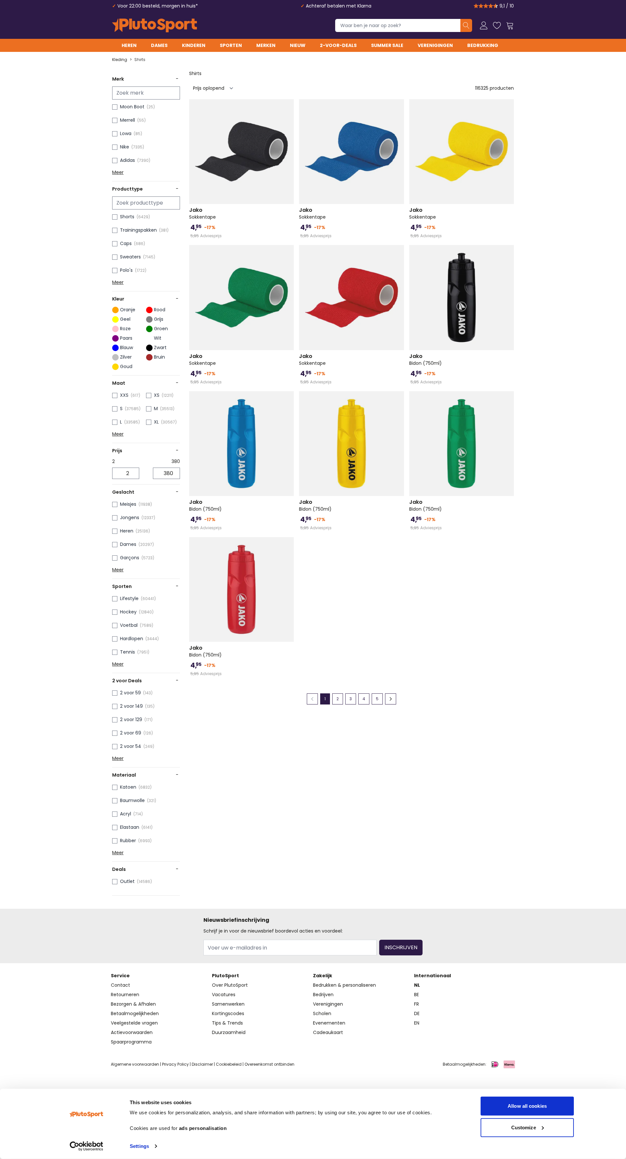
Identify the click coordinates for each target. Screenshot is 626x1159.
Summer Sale (387, 45)
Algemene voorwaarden (135, 1064)
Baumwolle (132, 800)
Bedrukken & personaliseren (344, 985)
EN (416, 1023)
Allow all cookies (527, 1106)
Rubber (128, 840)
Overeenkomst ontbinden (269, 1064)
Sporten (231, 45)
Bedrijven (323, 994)
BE (416, 994)
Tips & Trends (227, 1023)
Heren (129, 45)
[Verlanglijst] (497, 25)
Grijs (158, 319)
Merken (266, 45)
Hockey (128, 612)
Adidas (127, 160)
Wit (157, 338)
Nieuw (298, 45)
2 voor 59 (130, 692)
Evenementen (329, 1023)
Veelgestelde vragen (134, 1023)
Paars (126, 338)
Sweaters (130, 257)
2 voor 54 (130, 746)
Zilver (126, 357)
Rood (159, 309)
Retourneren (125, 994)
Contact (120, 985)
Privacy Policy (175, 1064)
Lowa (125, 133)
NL (417, 985)
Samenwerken (228, 1004)
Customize (523, 1127)
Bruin (159, 357)
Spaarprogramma (131, 1042)
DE (417, 1013)
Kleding (119, 59)
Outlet (127, 881)
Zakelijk (322, 975)
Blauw (126, 347)
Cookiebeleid (229, 1064)
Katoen (128, 787)
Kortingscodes (228, 1013)
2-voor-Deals (338, 45)
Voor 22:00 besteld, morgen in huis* (157, 6)
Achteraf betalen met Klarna (338, 6)
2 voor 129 (131, 719)
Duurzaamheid (229, 1032)
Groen (161, 328)
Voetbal (129, 625)
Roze (125, 328)
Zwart (160, 347)
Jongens (129, 517)
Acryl (125, 814)
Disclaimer (202, 1064)
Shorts (127, 216)
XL (156, 422)
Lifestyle (129, 598)
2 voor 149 (131, 706)
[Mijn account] (484, 25)
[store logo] (154, 25)
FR (416, 1004)
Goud (126, 366)
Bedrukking (482, 45)
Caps (126, 243)
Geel (125, 319)
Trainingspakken (138, 230)
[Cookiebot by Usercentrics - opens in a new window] (86, 1146)
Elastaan (129, 827)
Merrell (127, 120)
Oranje (127, 309)
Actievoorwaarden (132, 1032)
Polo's (126, 270)
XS (156, 395)
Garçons (129, 557)
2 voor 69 (130, 733)
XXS (124, 395)
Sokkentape (202, 213)
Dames (159, 45)
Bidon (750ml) (425, 359)
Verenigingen (435, 45)
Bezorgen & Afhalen (133, 1004)
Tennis (127, 652)
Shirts (139, 59)
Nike (124, 147)
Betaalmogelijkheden (135, 1013)
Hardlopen (131, 638)
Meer (118, 172)
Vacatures (223, 994)
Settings (139, 1146)
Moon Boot (132, 106)
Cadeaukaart (328, 1032)
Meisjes (128, 504)
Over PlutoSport (230, 985)
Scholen (322, 1013)
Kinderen (193, 45)
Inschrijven (400, 947)
